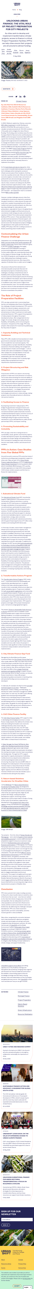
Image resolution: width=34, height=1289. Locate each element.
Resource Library (6, 1263)
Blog (20, 9)
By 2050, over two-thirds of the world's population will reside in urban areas (16, 242)
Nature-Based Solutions (22, 1005)
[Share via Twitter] (16, 96)
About (3, 1259)
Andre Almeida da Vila (18, 113)
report (7, 880)
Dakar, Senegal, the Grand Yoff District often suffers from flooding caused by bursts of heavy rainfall (15, 746)
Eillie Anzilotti (15, 51)
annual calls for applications (14, 591)
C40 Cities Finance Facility (14, 714)
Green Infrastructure (25, 1010)
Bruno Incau (21, 51)
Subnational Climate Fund (14, 494)
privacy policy (27, 1278)
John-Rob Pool (3, 51)
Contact (20, 1259)
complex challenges (13, 246)
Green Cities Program (19, 148)
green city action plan (22, 152)
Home (14, 9)
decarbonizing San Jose (24, 933)
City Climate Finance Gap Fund (16, 654)
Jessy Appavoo (27, 51)
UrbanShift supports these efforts (11, 965)
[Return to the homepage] (12, 1252)
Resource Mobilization (25, 1014)
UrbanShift (14, 925)
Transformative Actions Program (17, 576)
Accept (17, 1286)
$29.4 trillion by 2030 (12, 192)
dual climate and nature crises (14, 167)
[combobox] (27, 1287)
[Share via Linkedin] (20, 96)
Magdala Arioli (22, 117)
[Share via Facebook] (24, 96)
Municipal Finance (24, 996)
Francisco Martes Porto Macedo (19, 109)
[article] (17, 1043)
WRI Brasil (8, 784)
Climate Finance (21, 101)
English (26, 1287)
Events (3, 1268)
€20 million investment (8, 125)
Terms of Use (22, 1268)
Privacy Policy (22, 1263)
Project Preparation (24, 1000)
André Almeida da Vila (9, 51)
